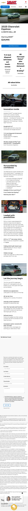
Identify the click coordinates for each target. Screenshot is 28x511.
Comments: (5, 386)
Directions (13, 6)
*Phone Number (6, 381)
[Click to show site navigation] (26, 7)
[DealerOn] (4, 503)
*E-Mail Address (6, 376)
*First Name (5, 366)
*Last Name (5, 371)
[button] (5, 7)
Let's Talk (7, 405)
